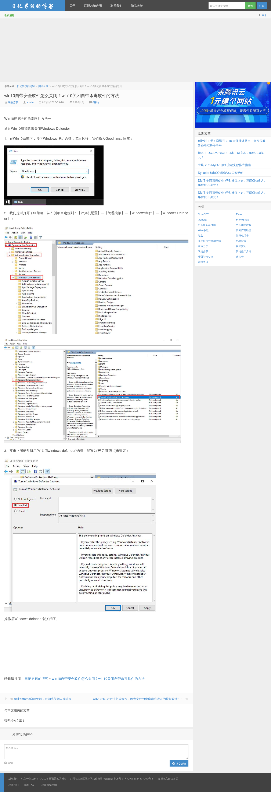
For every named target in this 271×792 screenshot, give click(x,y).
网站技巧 (241, 246)
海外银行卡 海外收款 (209, 240)
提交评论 (180, 763)
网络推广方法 (243, 251)
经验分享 (203, 246)
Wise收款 (203, 230)
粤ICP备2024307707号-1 (138, 778)
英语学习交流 (205, 256)
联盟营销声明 (93, 5)
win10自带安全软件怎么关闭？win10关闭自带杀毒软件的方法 (61, 95)
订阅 (261, 5)
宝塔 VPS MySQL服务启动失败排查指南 (224, 165)
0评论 (96, 102)
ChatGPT (203, 214)
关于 (72, 5)
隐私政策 (137, 5)
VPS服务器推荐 (207, 224)
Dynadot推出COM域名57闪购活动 (220, 172)
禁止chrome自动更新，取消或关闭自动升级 (43, 699)
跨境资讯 (203, 262)
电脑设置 (241, 240)
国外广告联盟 (243, 230)
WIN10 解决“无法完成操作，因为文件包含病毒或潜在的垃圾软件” (136, 699)
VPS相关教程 (243, 224)
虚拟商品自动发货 (168, 778)
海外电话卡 (242, 235)
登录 (264, 15)
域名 (200, 235)
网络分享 (43, 86)
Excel (239, 214)
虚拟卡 (240, 256)
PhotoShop (242, 219)
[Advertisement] (135, 50)
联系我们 (116, 5)
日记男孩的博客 (32, 5)
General (202, 219)
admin (30, 102)
